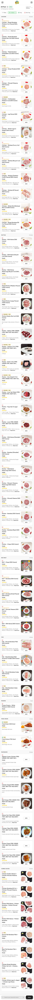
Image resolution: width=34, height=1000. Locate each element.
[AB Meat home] (17, 2)
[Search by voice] (23, 997)
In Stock (13, 12)
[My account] (31, 2)
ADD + (26, 30)
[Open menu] (2, 2)
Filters (4, 12)
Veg (21, 12)
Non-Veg (28, 12)
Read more (13, 30)
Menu (29, 997)
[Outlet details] (7, 7)
